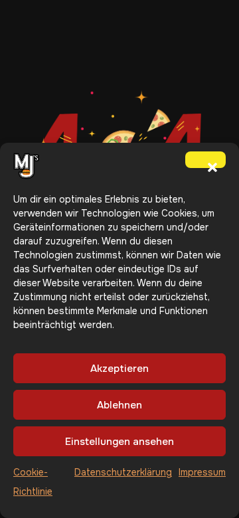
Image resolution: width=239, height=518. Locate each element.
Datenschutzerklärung (123, 472)
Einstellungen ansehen (119, 441)
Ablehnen (119, 405)
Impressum (202, 472)
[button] (205, 159)
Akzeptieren (119, 368)
